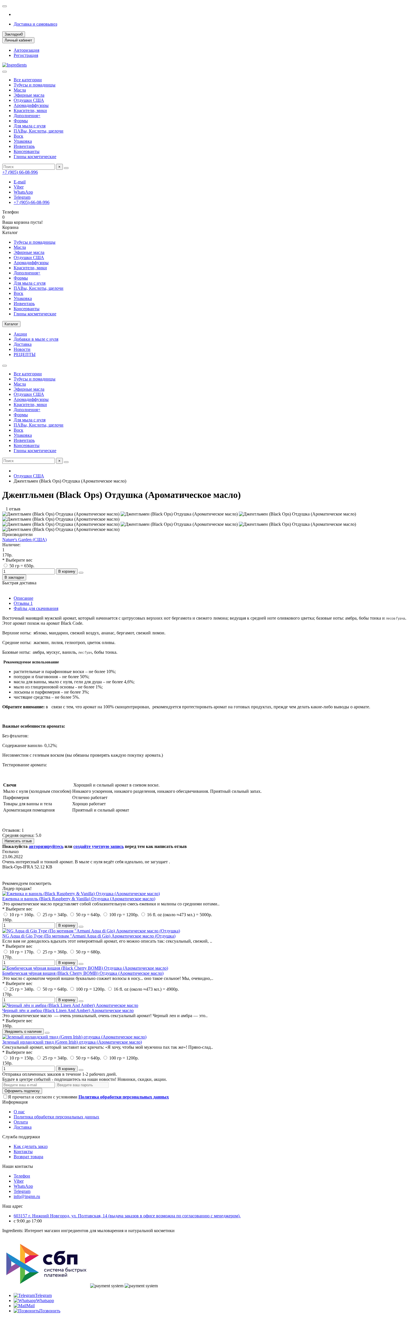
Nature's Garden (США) (24, 539)
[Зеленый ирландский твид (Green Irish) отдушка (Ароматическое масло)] (74, 1036)
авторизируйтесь (46, 846)
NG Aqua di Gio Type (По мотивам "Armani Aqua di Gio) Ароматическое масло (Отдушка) (88, 936)
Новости (22, 349)
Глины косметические (35, 156)
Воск (18, 136)
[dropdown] (4, 6)
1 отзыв (11, 508)
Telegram (22, 197)
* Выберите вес (17, 560)
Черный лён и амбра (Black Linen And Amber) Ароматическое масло (68, 1010)
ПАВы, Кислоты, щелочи (38, 131)
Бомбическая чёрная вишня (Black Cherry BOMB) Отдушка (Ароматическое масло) (83, 973)
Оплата (21, 1122)
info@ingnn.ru (27, 1196)
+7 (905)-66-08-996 (31, 202)
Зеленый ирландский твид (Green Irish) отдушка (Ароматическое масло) (72, 1042)
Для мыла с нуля (29, 125)
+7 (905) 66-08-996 (20, 172)
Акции (20, 334)
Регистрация (26, 55)
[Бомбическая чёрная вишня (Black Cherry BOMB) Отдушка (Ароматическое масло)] (85, 968)
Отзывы (23, 603)
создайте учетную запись (98, 846)
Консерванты (27, 151)
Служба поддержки (21, 1136)
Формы (21, 120)
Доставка (23, 344)
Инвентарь (24, 146)
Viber (19, 187)
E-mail (20, 181)
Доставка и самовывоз (35, 24)
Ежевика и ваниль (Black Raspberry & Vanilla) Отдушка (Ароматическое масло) (78, 898)
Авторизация (26, 50)
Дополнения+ (27, 115)
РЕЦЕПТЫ (25, 354)
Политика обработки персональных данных (56, 1116)
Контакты (23, 1151)
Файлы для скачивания (36, 608)
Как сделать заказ (30, 1146)
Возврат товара (28, 1156)
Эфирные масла (29, 95)
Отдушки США (29, 100)
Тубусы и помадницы (34, 84)
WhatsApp (23, 192)
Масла (20, 90)
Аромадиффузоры (31, 105)
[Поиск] (66, 168)
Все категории (28, 79)
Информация (15, 1102)
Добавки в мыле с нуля (36, 339)
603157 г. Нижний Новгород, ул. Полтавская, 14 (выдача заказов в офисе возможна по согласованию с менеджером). (127, 1215)
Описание (23, 598)
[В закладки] (81, 927)
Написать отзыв (18, 841)
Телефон (22, 1176)
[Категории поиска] (4, 72)
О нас (19, 1111)
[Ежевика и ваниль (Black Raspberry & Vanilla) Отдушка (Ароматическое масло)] (81, 893)
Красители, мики (30, 110)
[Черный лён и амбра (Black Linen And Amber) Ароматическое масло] (70, 1005)
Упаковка (23, 141)
